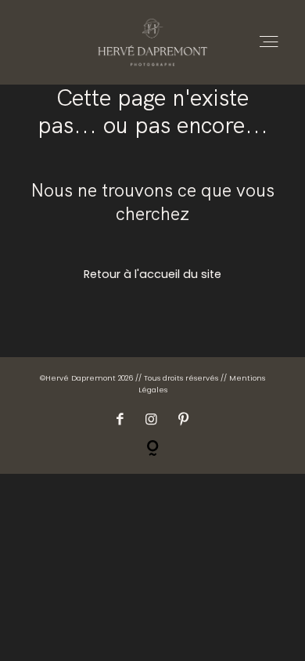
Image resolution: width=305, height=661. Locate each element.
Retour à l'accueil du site (152, 274)
